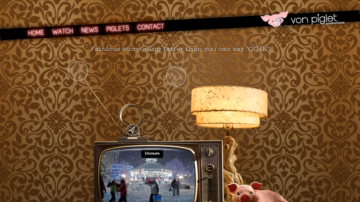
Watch (63, 31)
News (89, 29)
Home (36, 32)
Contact (150, 26)
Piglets (117, 28)
